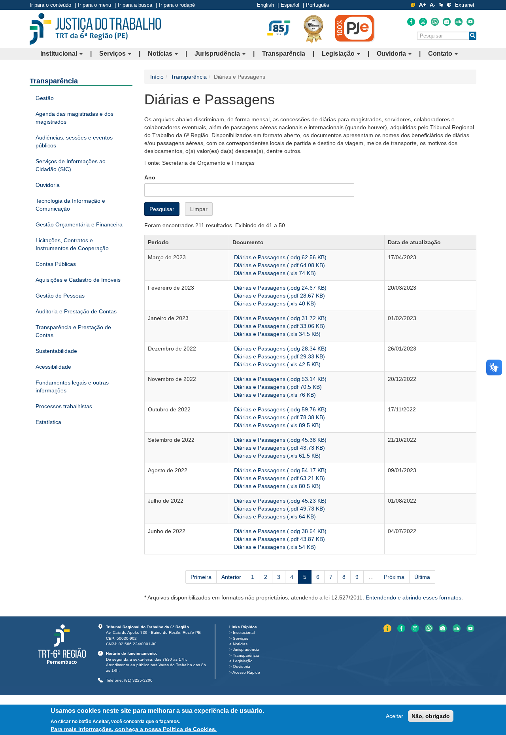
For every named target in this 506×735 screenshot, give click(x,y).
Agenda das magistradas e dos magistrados (74, 118)
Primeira (201, 577)
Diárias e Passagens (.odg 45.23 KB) (279, 501)
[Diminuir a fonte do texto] (432, 5)
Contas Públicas (56, 264)
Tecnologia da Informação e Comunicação (70, 205)
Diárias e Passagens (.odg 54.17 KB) (279, 470)
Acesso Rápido (246, 672)
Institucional (59, 53)
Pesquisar (161, 209)
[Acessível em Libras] (441, 5)
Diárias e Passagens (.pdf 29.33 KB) (278, 356)
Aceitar (394, 716)
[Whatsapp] (435, 22)
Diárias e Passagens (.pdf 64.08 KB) (278, 265)
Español (290, 5)
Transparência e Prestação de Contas (73, 331)
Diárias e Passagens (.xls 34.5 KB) (276, 334)
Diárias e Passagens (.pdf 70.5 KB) (277, 387)
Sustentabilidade (56, 351)
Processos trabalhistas (64, 406)
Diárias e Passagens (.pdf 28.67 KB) (278, 295)
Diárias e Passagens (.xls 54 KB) (274, 547)
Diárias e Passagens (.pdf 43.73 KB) (278, 448)
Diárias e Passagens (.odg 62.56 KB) (279, 257)
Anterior (231, 577)
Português (317, 5)
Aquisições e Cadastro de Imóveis (78, 280)
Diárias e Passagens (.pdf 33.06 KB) (278, 326)
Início (157, 77)
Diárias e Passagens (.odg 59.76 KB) (279, 409)
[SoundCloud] (459, 22)
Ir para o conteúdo (50, 5)
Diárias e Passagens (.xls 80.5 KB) (276, 486)
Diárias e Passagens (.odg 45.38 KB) (279, 440)
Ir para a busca (135, 5)
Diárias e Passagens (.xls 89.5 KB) (276, 425)
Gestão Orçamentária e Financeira (79, 224)
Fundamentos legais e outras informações (72, 386)
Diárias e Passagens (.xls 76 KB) (274, 395)
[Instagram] (423, 22)
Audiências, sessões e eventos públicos (74, 141)
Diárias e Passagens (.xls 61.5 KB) (276, 455)
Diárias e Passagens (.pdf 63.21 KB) (278, 478)
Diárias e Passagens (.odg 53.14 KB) (279, 379)
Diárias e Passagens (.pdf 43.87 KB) (278, 539)
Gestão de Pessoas (60, 295)
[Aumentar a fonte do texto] (422, 5)
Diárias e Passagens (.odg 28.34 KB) (279, 348)
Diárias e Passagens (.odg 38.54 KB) (279, 531)
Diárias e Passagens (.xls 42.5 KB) (276, 364)
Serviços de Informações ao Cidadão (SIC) (71, 165)
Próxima (394, 577)
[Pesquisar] (472, 36)
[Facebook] (411, 22)
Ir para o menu (94, 5)
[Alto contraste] (449, 5)
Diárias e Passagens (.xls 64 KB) (274, 516)
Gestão (45, 98)
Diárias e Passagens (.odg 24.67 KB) (279, 288)
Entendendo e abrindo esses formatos (413, 597)
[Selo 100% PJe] (355, 28)
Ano (149, 177)
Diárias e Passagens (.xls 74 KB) (274, 273)
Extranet (464, 5)
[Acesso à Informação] (413, 5)
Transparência (283, 53)
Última (422, 577)
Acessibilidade (53, 367)
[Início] (95, 29)
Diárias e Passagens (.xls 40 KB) (274, 303)
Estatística (48, 422)
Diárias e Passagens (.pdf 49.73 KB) (278, 508)
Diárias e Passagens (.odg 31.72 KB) (279, 318)
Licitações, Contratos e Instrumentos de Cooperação (72, 244)
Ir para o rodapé (177, 5)
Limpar (199, 209)
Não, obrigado (431, 716)
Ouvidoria (392, 53)
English (265, 5)
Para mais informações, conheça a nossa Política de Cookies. (134, 729)
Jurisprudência (218, 53)
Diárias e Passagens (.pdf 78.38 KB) (278, 417)
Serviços (113, 53)
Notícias (161, 53)
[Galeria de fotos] (447, 22)
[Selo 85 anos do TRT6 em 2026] (278, 28)
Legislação (339, 53)
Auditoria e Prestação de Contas (76, 311)
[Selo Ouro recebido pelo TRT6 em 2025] (313, 29)
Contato (441, 53)
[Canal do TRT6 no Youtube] (470, 22)
